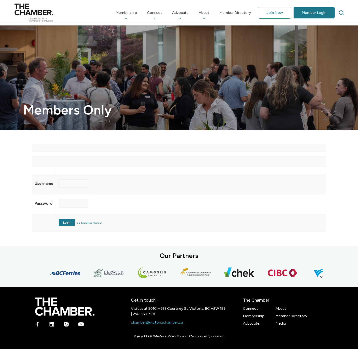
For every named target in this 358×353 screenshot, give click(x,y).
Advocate (251, 323)
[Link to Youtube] (81, 325)
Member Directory (291, 316)
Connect (250, 308)
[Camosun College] (143, 273)
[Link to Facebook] (37, 325)
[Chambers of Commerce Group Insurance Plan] (187, 273)
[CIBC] (274, 273)
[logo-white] (64, 307)
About (281, 308)
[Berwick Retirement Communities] (100, 273)
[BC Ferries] (56, 273)
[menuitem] (126, 13)
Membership (253, 316)
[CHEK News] (230, 273)
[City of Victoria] (317, 273)
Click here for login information (89, 223)
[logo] (34, 13)
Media (281, 323)
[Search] (341, 13)
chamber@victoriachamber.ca (157, 322)
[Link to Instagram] (66, 325)
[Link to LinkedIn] (52, 325)
